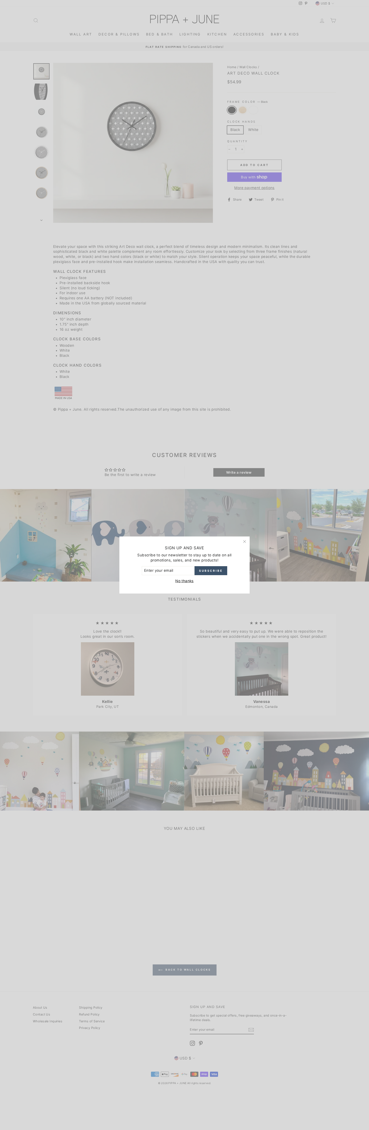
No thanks (184, 581)
